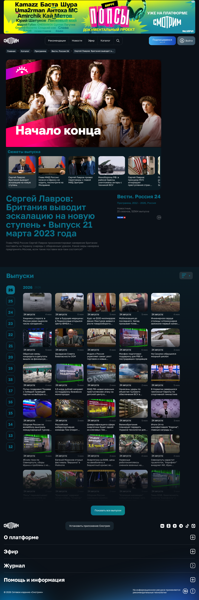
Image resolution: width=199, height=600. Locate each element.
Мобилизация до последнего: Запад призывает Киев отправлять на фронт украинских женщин (130, 323)
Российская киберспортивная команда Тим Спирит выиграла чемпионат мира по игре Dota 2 (69, 429)
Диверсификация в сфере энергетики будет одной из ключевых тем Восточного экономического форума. (101, 429)
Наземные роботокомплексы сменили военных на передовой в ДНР (130, 463)
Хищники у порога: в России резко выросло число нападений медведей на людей (35, 322)
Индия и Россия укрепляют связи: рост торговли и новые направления (99, 357)
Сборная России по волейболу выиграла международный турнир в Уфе (37, 428)
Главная (11, 51)
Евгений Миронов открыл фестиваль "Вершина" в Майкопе (69, 462)
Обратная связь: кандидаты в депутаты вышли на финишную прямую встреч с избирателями (35, 359)
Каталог (25, 51)
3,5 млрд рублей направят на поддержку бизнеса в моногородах (69, 392)
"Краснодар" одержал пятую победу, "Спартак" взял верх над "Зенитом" (68, 498)
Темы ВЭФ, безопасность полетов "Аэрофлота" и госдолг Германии (164, 498)
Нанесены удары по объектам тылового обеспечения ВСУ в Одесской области (130, 393)
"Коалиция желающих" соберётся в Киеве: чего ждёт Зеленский (132, 498)
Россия (151, 202)
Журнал (14, 565)
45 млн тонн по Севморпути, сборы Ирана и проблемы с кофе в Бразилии (37, 463)
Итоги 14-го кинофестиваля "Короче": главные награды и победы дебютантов (165, 428)
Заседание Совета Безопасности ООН (65, 355)
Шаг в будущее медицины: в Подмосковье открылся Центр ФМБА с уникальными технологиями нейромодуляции (69, 325)
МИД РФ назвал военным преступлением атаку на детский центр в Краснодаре (100, 393)
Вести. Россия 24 (60, 51)
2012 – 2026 (139, 202)
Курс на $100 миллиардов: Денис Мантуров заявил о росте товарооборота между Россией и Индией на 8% (101, 323)
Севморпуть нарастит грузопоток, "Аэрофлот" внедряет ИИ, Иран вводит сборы (164, 463)
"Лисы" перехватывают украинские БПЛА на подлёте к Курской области (35, 499)
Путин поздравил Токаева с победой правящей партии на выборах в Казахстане (37, 393)
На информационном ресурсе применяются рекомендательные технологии (156, 591)
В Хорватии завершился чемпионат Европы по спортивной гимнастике (164, 392)
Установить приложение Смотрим (89, 525)
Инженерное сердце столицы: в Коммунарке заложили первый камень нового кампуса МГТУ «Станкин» (165, 323)
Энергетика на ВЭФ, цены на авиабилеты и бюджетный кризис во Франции (101, 463)
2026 (37, 287)
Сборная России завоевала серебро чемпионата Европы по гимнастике (99, 499)
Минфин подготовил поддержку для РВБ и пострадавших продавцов (133, 356)
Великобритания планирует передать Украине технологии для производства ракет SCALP (132, 429)
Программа (40, 51)
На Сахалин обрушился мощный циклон (163, 355)
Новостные (124, 208)
